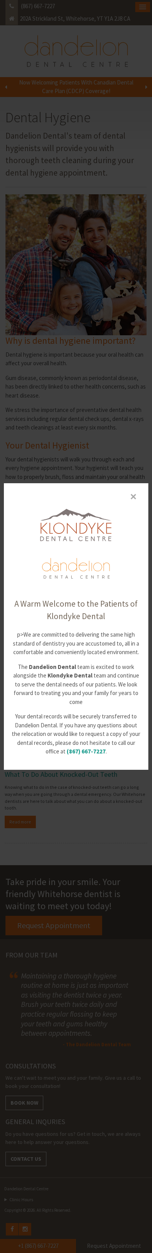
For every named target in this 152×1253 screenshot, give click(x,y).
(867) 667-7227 (86, 751)
